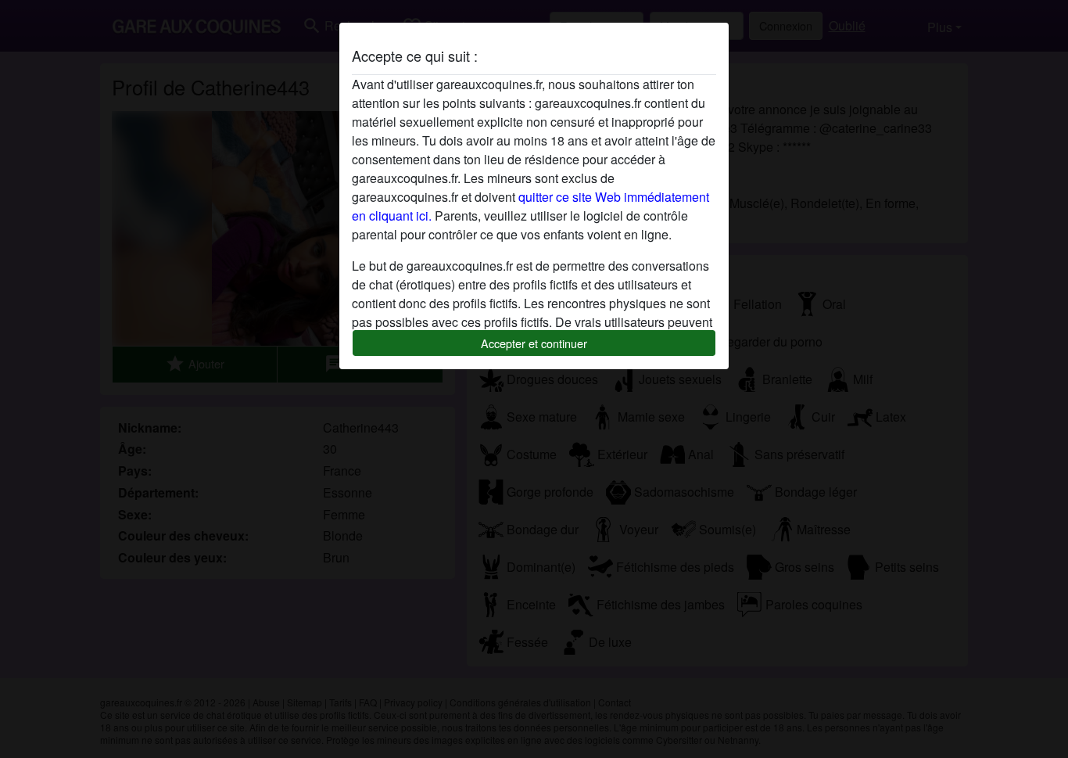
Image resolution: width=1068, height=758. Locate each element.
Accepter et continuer (534, 343)
